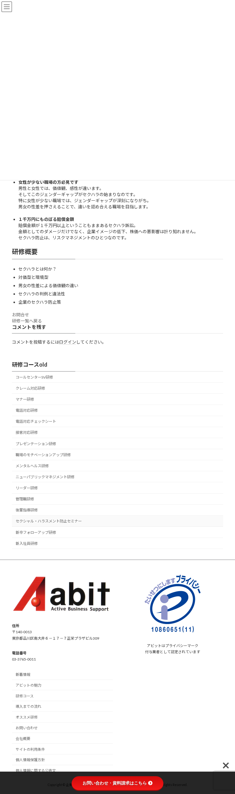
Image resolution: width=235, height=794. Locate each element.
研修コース (25, 696)
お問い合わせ (27, 728)
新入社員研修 (27, 543)
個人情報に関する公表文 (36, 770)
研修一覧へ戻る (27, 320)
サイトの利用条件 (30, 749)
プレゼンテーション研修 (36, 443)
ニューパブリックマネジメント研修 (45, 477)
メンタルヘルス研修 (32, 466)
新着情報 (23, 674)
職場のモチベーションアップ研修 (43, 455)
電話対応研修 (27, 410)
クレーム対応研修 (30, 388)
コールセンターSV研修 (34, 377)
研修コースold (29, 364)
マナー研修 (25, 399)
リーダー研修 (27, 488)
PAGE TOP (223, 763)
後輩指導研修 (27, 510)
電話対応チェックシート (36, 421)
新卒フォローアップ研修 (36, 532)
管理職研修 (25, 499)
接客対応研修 (27, 432)
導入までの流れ (28, 706)
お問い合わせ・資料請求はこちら (115, 783)
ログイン (67, 342)
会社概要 (23, 738)
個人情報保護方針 (30, 759)
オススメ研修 (27, 717)
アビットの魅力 (28, 685)
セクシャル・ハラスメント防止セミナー (49, 521)
